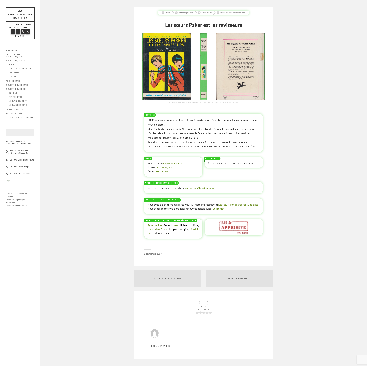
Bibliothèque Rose (16, 89)
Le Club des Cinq (18, 105)
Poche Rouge (13, 81)
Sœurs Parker (161, 171)
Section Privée (14, 113)
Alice (11, 64)
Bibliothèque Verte (17, 60)
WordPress (10, 203)
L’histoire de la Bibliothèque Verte (17, 55)
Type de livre (155, 225)
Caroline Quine (164, 167)
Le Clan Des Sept (18, 101)
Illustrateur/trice (157, 229)
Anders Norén (21, 205)
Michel (12, 77)
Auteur (175, 225)
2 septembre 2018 (153, 253)
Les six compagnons (20, 68)
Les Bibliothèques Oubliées (20, 14)
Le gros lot (218, 208)
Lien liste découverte (21, 117)
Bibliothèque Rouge (17, 85)
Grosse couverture (172, 163)
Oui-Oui (13, 93)
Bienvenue (11, 50)
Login (8, 180)
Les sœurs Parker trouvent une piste (238, 204)
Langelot (14, 73)
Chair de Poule (14, 109)
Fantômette (15, 97)
